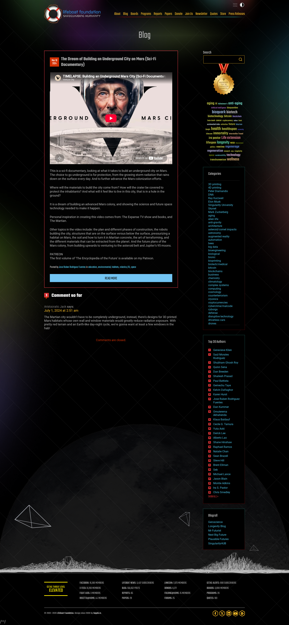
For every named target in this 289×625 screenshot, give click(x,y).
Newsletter (201, 14)
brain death (211, 121)
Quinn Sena (220, 367)
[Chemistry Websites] (224, 80)
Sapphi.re (97, 613)
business (213, 274)
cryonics (213, 299)
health (216, 128)
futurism (239, 124)
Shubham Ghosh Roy (225, 362)
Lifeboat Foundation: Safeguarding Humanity (72, 14)
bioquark (219, 112)
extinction (224, 124)
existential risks (213, 124)
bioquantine (232, 107)
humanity (241, 130)
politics (212, 147)
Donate (178, 14)
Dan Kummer (221, 407)
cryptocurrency (227, 121)
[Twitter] (222, 613)
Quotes (214, 14)
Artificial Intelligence (218, 108)
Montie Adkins (221, 483)
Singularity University (220, 205)
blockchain (237, 116)
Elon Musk (214, 201)
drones (212, 323)
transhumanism (218, 159)
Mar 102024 (54, 62)
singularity (238, 151)
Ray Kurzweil (215, 198)
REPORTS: (126, 593)
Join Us (189, 14)
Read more (111, 278)
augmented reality (218, 236)
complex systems (218, 285)
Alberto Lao (220, 437)
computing (214, 288)
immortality (220, 133)
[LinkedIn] (228, 613)
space (133, 267)
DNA (211, 194)
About (117, 14)
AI (216, 103)
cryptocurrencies (218, 302)
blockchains (215, 271)
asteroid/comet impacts (222, 229)
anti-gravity (214, 222)
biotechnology (215, 116)
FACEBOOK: (84, 583)
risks (232, 151)
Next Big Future (217, 534)
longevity (223, 142)
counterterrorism (218, 295)
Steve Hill (218, 460)
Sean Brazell (220, 456)
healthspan (229, 129)
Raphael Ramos (222, 447)
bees (211, 243)
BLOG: (124, 588)
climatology (215, 281)
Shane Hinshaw (222, 442)
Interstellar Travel (236, 134)
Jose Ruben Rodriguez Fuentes (72, 267)
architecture (215, 226)
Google (208, 129)
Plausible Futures (218, 539)
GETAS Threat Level (56, 589)
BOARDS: (210, 588)
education (92, 267)
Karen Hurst (220, 394)
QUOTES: (210, 598)
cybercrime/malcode (220, 306)
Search (240, 59)
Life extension (230, 138)
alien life (213, 219)
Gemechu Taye (222, 385)
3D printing (214, 184)
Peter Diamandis (218, 191)
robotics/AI (125, 267)
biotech (231, 112)
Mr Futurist (214, 530)
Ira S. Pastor (220, 487)
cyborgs (213, 309)
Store (223, 14)
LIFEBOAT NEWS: (129, 583)
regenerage (232, 147)
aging (210, 103)
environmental (104, 267)
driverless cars (216, 320)
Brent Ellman (220, 465)
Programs (146, 14)
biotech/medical (217, 264)
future (232, 124)
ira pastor (215, 138)
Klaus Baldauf (221, 419)
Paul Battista (220, 380)
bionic (211, 257)
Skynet (212, 208)
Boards (134, 14)
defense (213, 313)
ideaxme (209, 134)
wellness (233, 159)
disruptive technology (220, 316)
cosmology (214, 292)
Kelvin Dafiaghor (223, 389)
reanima (220, 146)
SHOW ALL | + (213, 497)
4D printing (214, 187)
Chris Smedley (221, 492)
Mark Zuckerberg (218, 212)
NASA (232, 143)
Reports (158, 14)
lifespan (211, 143)
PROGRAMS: (212, 593)
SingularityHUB (217, 543)
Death (240, 121)
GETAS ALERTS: (213, 583)
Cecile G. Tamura (223, 424)
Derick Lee (219, 433)
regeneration (215, 151)
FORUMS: (168, 598)
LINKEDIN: (168, 583)
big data (213, 246)
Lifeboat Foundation (65, 613)
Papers (168, 14)
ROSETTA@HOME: (87, 598)
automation (215, 239)
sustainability (220, 155)
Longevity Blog (217, 526)
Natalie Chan (220, 451)
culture (236, 121)
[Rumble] (242, 613)
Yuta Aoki (219, 428)
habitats (115, 267)
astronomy (214, 233)
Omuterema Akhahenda (220, 413)
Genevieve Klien (222, 350)
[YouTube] (235, 613)
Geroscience (215, 522)
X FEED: (83, 588)
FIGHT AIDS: (85, 593)
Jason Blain (220, 478)
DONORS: (168, 588)
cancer (219, 120)
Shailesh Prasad (222, 376)
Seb (215, 469)
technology (233, 155)
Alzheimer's (222, 104)
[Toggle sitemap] (235, 5)
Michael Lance (221, 474)
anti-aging (235, 103)
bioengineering (217, 250)
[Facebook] (215, 613)
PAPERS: (125, 598)
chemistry (214, 278)
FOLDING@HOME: (171, 593)
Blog (125, 14)
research (227, 151)
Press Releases (237, 14)
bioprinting (214, 260)
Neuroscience (239, 143)
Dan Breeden (220, 371)
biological (214, 253)
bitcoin (228, 116)
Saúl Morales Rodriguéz (221, 356)
